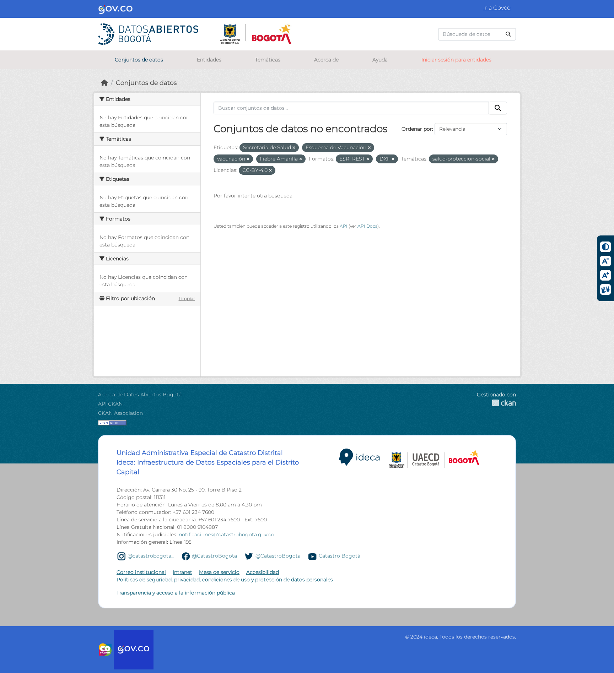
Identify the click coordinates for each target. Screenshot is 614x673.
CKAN (496, 403)
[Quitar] (293, 147)
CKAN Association (120, 413)
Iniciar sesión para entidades (456, 59)
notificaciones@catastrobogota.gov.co (226, 534)
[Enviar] (508, 34)
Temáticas (267, 59)
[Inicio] (104, 82)
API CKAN (110, 404)
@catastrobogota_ (151, 556)
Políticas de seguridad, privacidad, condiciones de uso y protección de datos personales (225, 579)
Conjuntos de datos (139, 59)
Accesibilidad (262, 572)
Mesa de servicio (219, 572)
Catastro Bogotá (339, 556)
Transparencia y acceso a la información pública (176, 593)
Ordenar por (417, 129)
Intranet (182, 572)
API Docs (367, 226)
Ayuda (380, 59)
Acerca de (326, 59)
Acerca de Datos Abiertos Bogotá (140, 394)
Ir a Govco (497, 7)
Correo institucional (141, 572)
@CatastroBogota (214, 556)
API (344, 226)
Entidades (209, 59)
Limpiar (187, 298)
